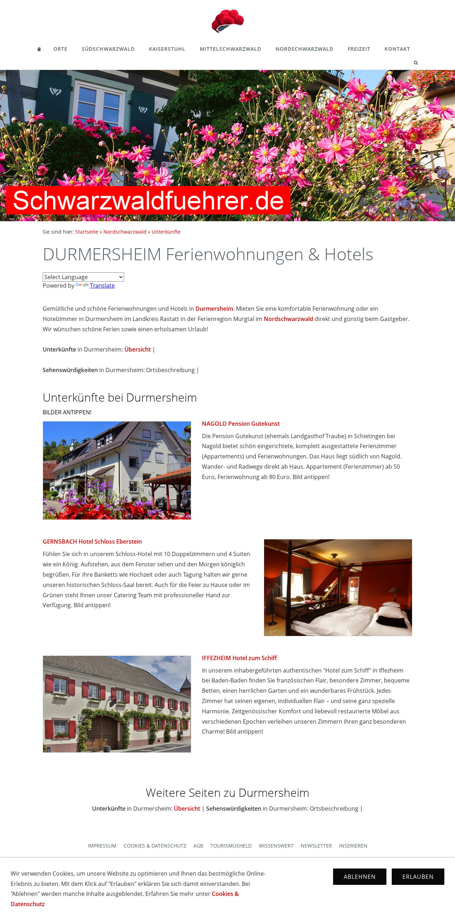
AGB (198, 845)
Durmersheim (214, 308)
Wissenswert (276, 845)
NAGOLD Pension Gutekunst (241, 424)
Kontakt (397, 48)
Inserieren (353, 845)
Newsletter (316, 845)
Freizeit (359, 48)
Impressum (102, 845)
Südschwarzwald (108, 48)
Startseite (86, 231)
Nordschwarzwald (304, 48)
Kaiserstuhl (167, 48)
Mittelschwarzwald (230, 48)
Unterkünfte (166, 231)
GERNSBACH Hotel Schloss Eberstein (92, 541)
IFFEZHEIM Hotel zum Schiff (239, 658)
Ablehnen (360, 877)
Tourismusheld (231, 845)
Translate (102, 285)
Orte (60, 48)
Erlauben (418, 877)
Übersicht (137, 349)
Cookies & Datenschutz (155, 845)
